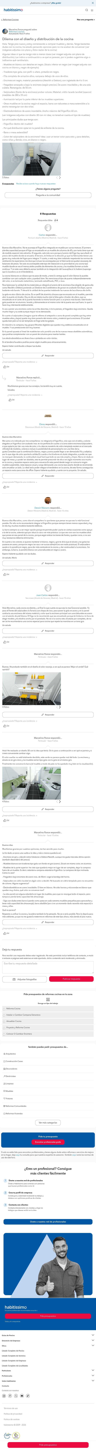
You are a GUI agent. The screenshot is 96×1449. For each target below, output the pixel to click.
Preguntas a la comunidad (11, 1351)
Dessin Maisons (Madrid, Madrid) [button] (42, 511)
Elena (42, 424)
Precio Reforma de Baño (11, 1338)
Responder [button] (49, 356)
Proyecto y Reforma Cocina (18, 1028)
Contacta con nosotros (10, 1390)
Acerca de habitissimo (10, 1384)
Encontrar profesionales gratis (48, 1142)
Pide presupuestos (48, 1445)
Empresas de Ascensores (11, 1343)
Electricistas (6, 1360)
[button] (48, 1335)
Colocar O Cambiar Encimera (19, 1034)
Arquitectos (6, 1364)
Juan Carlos (42, 595)
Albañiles (5, 1362)
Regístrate (5, 1376)
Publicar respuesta (71, 979)
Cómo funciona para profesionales (15, 1379)
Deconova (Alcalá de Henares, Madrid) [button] (42, 427)
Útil (8, 367)
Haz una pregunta (85, 20)
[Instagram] (4, 1396)
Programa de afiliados (10, 1389)
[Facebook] (10, 1396)
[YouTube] (22, 1396)
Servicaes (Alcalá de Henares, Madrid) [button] (42, 598)
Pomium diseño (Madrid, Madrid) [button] (42, 238)
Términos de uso (11, 1408)
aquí (18, 1155)
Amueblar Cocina (13, 1021)
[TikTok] (28, 1396)
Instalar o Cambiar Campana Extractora (23, 1015)
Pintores (5, 1357)
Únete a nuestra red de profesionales (48, 1222)
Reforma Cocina (13, 1009)
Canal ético (6, 1386)
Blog (4, 1349)
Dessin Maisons (42, 508)
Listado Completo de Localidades (15, 1366)
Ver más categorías (48, 1123)
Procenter (5, 1356)
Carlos (42, 235)
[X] (16, 1396)
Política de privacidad (13, 1414)
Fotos (4, 1353)
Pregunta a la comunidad (48, 195)
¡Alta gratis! (56, 3)
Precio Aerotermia (8, 1341)
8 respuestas (8, 184)
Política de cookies (12, 1419)
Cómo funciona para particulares (14, 1373)
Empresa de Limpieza (10, 1346)
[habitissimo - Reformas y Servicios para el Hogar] (10, 10)
